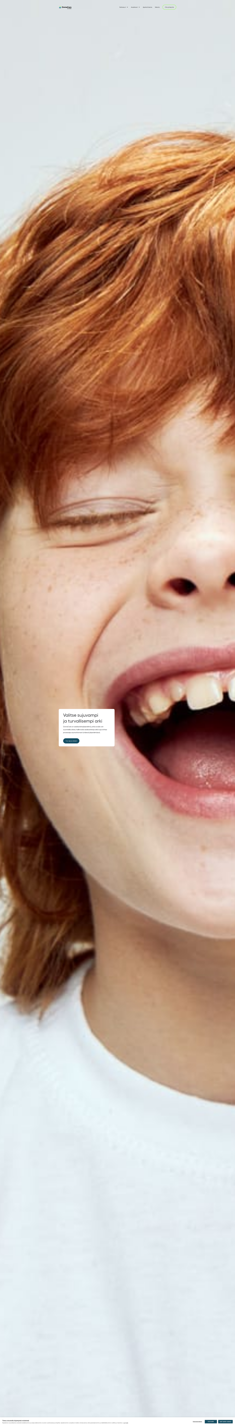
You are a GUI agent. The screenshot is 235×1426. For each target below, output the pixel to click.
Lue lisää (125, 1423)
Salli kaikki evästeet (225, 1421)
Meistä (157, 7)
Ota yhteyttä (169, 7)
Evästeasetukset (197, 1421)
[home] (65, 7)
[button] (124, 7)
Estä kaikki (211, 1421)
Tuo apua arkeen (71, 741)
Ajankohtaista (147, 7)
